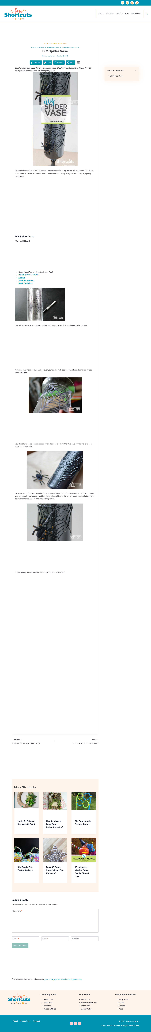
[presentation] (26, 804)
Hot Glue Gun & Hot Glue (28, 275)
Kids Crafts (85, 1006)
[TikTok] (137, 3)
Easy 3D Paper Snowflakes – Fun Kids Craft (54, 870)
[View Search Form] (147, 14)
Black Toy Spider (25, 283)
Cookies (122, 1006)
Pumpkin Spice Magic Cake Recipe (26, 741)
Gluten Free (48, 999)
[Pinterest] (132, 3)
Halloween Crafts (54, 47)
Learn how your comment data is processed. (63, 979)
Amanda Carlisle (49, 56)
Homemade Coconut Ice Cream (85, 741)
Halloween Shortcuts (70, 47)
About (101, 14)
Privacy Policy (25, 1021)
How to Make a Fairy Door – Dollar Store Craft (55, 824)
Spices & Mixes (50, 1009)
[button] (91, 75)
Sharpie (21, 278)
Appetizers (48, 1003)
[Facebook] (122, 3)
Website (75, 939)
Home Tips (85, 999)
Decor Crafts (86, 1009)
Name (16, 939)
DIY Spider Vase (116, 76)
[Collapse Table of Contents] (135, 70)
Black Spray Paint (26, 280)
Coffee (121, 1003)
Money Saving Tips (89, 1003)
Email (45, 939)
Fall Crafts (41, 47)
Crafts (119, 14)
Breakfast (47, 1006)
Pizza (121, 1009)
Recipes (110, 14)
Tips (127, 14)
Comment (17, 911)
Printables (136, 14)
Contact (36, 1021)
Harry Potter (124, 999)
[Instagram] (127, 3)
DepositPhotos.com (131, 1026)
